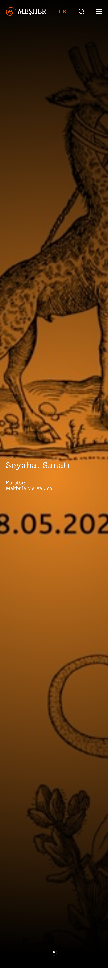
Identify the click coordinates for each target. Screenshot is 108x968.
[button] (54, 952)
